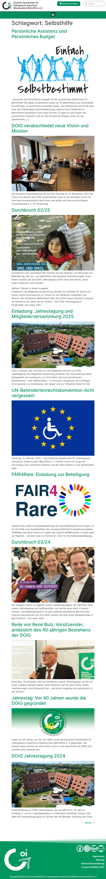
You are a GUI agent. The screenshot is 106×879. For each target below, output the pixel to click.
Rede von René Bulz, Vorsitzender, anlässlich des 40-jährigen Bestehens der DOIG (51, 630)
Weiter (89, 822)
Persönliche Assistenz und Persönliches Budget (39, 33)
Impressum (98, 856)
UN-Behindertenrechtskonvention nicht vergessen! (53, 393)
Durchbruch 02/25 (31, 210)
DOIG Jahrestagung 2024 (38, 756)
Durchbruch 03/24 (31, 542)
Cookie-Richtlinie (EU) (93, 867)
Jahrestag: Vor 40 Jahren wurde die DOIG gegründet (49, 700)
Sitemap (100, 860)
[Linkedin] (94, 848)
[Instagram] (87, 848)
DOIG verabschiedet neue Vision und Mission (50, 128)
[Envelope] (101, 848)
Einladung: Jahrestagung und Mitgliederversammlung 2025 (43, 313)
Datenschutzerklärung (92, 863)
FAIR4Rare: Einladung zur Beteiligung (50, 474)
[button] (53, 14)
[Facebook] (80, 848)
